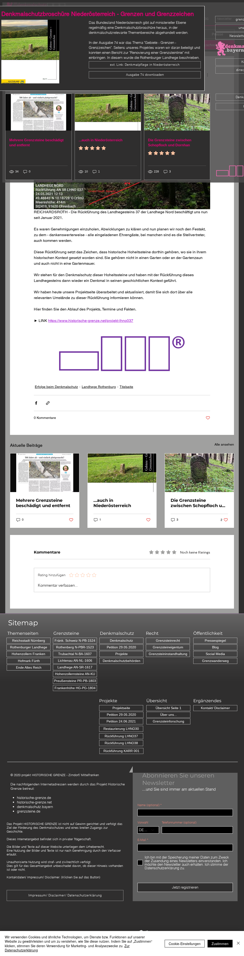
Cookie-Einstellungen (185, 943)
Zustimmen (220, 943)
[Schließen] (238, 943)
